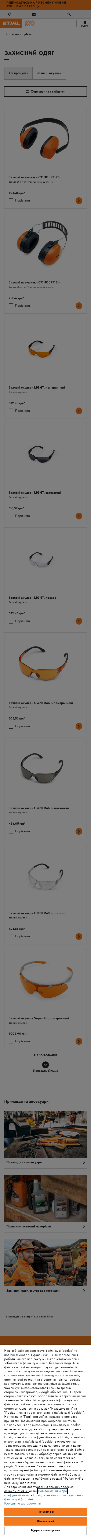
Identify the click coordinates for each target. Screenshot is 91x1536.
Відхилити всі (45, 1521)
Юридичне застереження (22, 1503)
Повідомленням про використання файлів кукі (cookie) (43, 1497)
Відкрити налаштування (45, 1531)
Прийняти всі (45, 1512)
